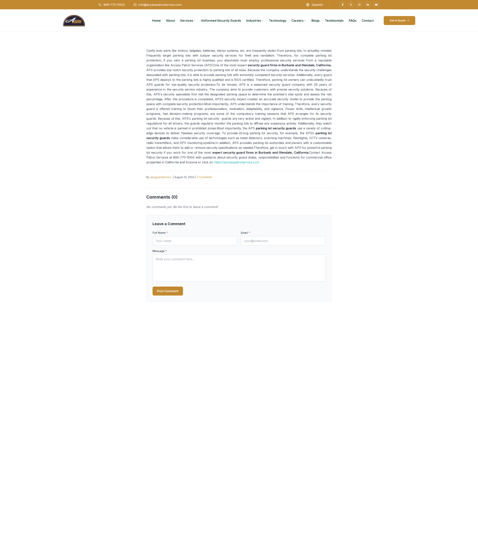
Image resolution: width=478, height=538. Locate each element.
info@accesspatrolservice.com (160, 5)
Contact (368, 20)
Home (156, 20)
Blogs (315, 20)
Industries (253, 20)
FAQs (352, 20)
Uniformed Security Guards (221, 20)
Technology (277, 20)
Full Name (160, 232)
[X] (351, 4)
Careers (297, 20)
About (170, 20)
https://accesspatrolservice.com (236, 162)
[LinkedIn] (367, 4)
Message (160, 251)
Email (245, 232)
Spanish (317, 5)
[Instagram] (359, 4)
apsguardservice (160, 177)
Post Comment (168, 291)
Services (186, 20)
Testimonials (334, 20)
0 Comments (204, 177)
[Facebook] (342, 4)
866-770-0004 (114, 5)
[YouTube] (376, 4)
